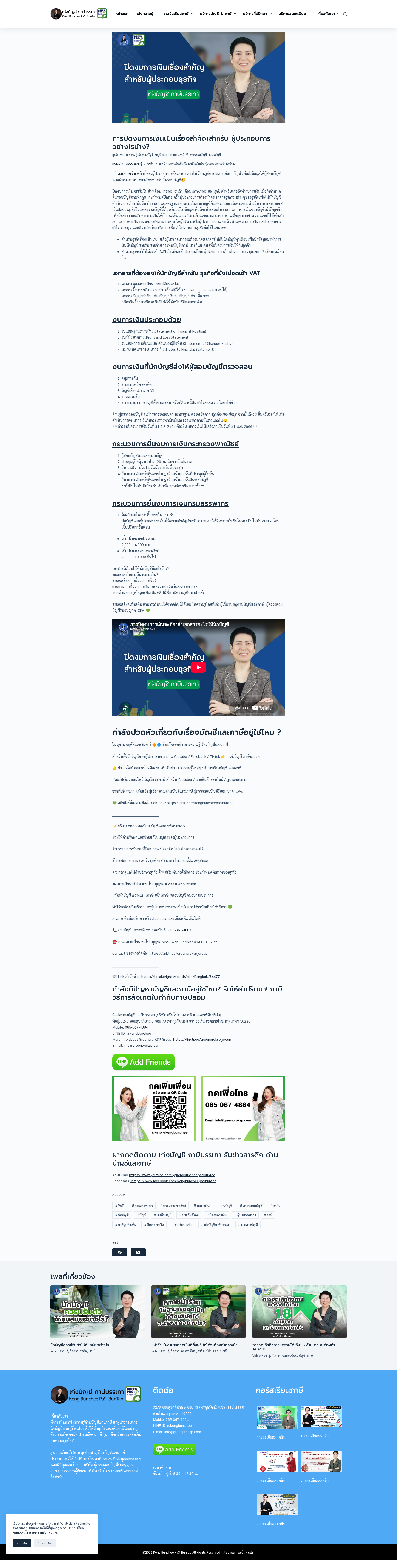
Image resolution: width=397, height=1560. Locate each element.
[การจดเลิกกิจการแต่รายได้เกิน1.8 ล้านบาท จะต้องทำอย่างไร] (299, 1311)
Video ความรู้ (128, 155)
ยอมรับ (22, 1543)
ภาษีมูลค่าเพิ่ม (125, 1224)
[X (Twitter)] (138, 1252)
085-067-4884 (179, 930)
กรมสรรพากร (142, 1205)
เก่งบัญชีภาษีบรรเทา (215, 1224)
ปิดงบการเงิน (125, 173)
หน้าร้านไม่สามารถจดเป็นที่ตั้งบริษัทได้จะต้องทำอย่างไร (194, 1345)
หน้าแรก (122, 14)
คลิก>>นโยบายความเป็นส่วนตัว (36, 1532)
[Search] (345, 14)
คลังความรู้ (144, 14)
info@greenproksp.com (142, 1045)
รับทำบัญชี (214, 155)
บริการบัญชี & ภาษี (216, 14)
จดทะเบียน (188, 1351)
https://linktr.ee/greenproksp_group (202, 1039)
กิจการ (142, 155)
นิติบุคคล (212, 1351)
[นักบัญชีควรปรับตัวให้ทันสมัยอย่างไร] (97, 1311)
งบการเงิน (202, 1205)
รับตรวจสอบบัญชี (196, 155)
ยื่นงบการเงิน (154, 1224)
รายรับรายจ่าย (182, 1224)
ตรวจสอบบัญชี (251, 1205)
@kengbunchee (139, 1033)
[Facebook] (119, 1252)
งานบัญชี (224, 1205)
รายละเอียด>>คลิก (271, 1437)
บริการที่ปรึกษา (255, 14)
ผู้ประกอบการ (245, 1215)
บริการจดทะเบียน (292, 14)
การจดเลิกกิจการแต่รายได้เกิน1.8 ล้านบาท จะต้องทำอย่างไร (293, 1347)
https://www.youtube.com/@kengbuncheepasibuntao (172, 1174)
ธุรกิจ (115, 155)
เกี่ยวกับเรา (326, 14)
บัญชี (150, 155)
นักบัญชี (122, 1215)
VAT (119, 1205)
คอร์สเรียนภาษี (176, 14)
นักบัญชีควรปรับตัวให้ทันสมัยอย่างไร (79, 1345)
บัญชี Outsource (166, 155)
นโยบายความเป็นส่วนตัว (238, 1552)
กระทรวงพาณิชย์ (173, 1205)
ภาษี (181, 155)
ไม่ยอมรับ (44, 1543)
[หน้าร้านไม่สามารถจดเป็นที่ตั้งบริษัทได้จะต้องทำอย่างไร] (198, 1311)
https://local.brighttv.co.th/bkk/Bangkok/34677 (180, 976)
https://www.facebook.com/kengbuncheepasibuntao (173, 1180)
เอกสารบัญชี (248, 1224)
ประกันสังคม (189, 1215)
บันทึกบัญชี (162, 1215)
